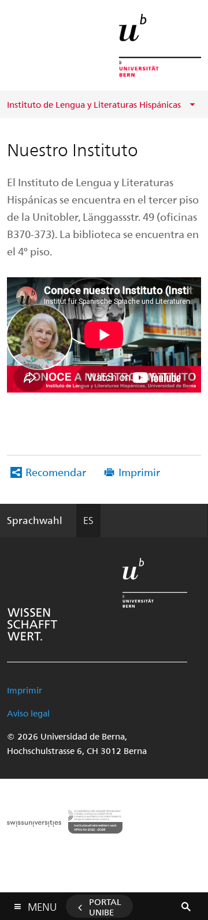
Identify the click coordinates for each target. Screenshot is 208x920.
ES (88, 520)
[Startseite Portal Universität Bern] (160, 45)
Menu (42, 904)
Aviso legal (28, 713)
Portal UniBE (105, 907)
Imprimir (139, 472)
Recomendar (55, 472)
